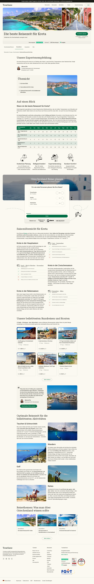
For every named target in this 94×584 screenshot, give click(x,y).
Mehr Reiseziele (50, 570)
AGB (31, 580)
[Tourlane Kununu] (12, 559)
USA (48, 562)
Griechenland (16, 52)
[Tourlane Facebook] (3, 559)
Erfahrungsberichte (37, 556)
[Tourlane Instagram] (6, 559)
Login (88, 5)
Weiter (47, 216)
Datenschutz (26, 580)
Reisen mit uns (36, 550)
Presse (34, 558)
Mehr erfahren (47, 379)
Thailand (49, 564)
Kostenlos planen (81, 33)
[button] (7, 4)
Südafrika (49, 554)
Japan (48, 566)
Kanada (48, 560)
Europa (11, 52)
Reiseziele (6, 52)
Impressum (18, 580)
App (33, 560)
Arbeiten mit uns (36, 552)
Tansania (49, 556)
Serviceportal (36, 562)
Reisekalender (50, 571)
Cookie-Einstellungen (47, 580)
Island (48, 552)
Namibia (49, 558)
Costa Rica (49, 550)
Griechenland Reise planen (28, 406)
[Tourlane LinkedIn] (9, 559)
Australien (49, 568)
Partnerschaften (36, 554)
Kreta (25, 233)
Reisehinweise (37, 580)
